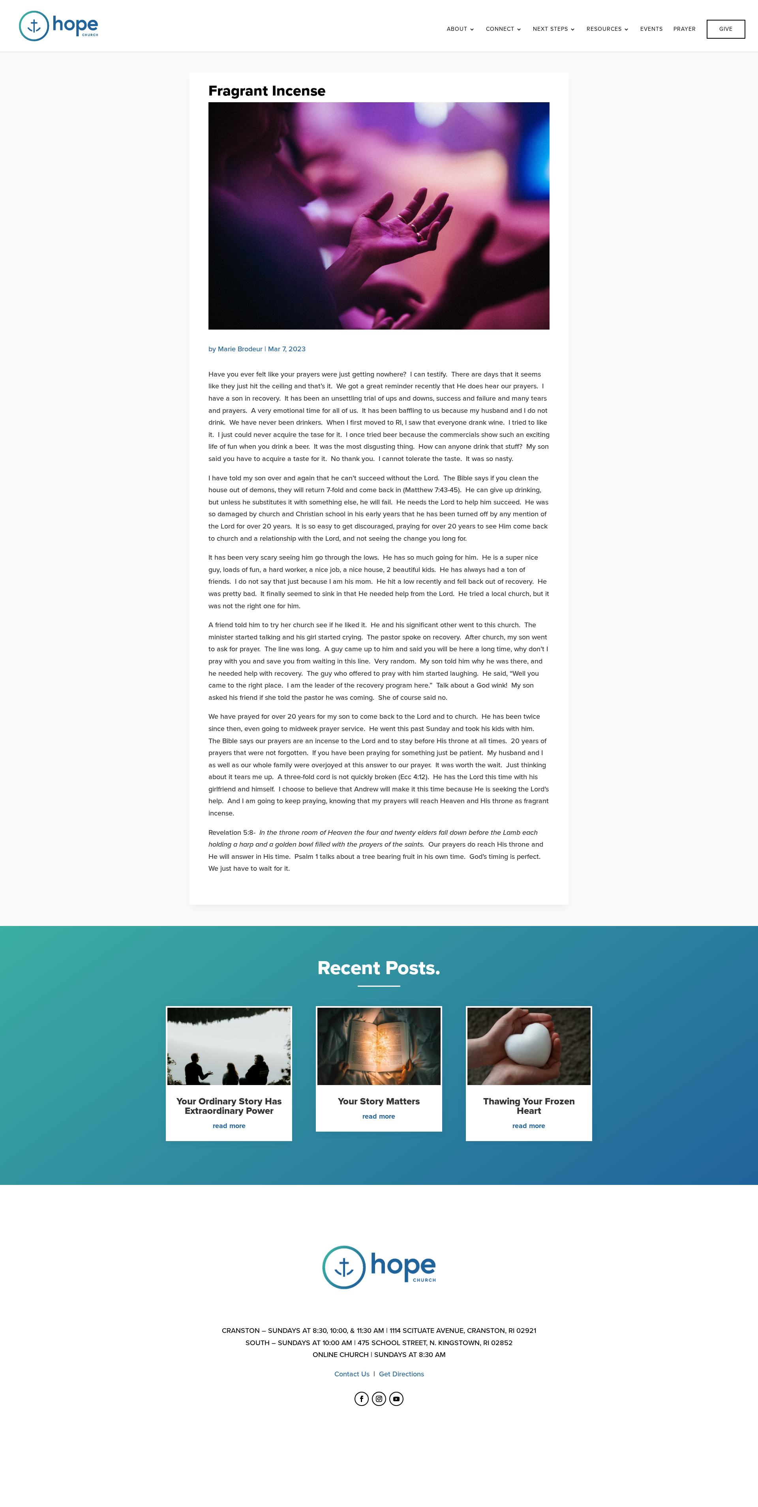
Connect (500, 29)
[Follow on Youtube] (396, 1399)
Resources (604, 29)
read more (229, 1125)
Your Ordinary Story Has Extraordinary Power (229, 1106)
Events (651, 29)
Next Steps (550, 29)
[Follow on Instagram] (379, 1399)
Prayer (685, 29)
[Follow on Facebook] (362, 1399)
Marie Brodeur (240, 349)
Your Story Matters (379, 1101)
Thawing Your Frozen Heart (529, 1106)
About (457, 29)
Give (726, 29)
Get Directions (401, 1374)
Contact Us (352, 1374)
